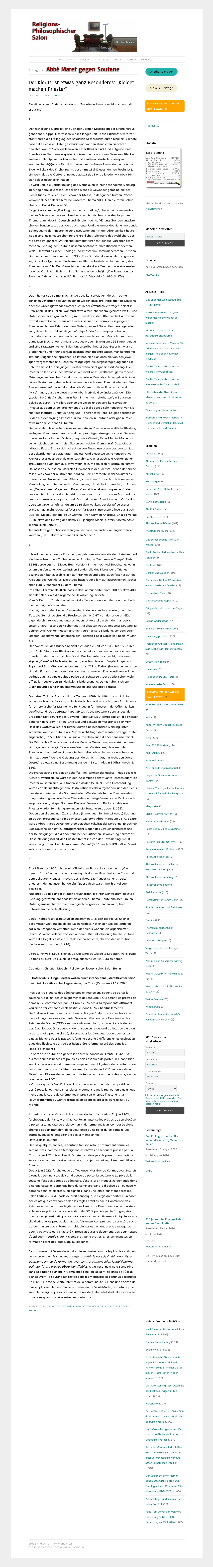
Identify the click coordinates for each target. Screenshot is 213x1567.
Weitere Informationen (158, 1161)
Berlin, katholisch (155, 501)
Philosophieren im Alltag (159, 877)
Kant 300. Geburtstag (157, 745)
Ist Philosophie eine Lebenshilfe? (164, 704)
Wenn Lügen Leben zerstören (162, 410)
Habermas (151, 669)
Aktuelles (103, 60)
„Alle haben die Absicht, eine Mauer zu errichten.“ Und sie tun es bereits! (163, 397)
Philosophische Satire (157, 884)
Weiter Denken (154, 999)
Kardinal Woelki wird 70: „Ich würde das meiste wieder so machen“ (161, 318)
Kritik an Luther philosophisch (162, 768)
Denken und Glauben (157, 572)
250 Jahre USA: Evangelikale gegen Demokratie (163, 1221)
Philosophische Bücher (158, 523)
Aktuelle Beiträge (161, 88)
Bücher (118, 60)
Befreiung (151, 481)
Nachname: (151, 1059)
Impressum (148, 60)
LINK (148, 1170)
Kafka (148, 717)
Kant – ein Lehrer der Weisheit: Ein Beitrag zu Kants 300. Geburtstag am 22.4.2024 (163, 1517)
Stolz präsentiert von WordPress (51, 1544)
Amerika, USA (153, 473)
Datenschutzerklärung (158, 1342)
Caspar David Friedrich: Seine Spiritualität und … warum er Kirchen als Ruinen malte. (164, 1416)
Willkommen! (67, 60)
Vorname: (150, 1047)
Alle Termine (152, 275)
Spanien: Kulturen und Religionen (164, 907)
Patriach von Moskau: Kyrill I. (161, 841)
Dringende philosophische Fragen (164, 608)
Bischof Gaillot (153, 509)
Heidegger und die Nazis (159, 676)
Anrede (149, 1083)
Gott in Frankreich (78, 1306)
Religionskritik (102, 1306)
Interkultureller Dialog (157, 684)
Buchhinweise (153, 517)
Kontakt (132, 60)
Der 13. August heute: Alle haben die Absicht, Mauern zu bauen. (164, 1140)
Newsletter (86, 60)
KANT (149, 737)
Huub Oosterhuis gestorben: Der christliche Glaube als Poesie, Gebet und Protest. (164, 1434)
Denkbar (150, 565)
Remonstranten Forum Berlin (161, 899)
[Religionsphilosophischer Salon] (83, 51)
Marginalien (152, 806)
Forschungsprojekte (156, 636)
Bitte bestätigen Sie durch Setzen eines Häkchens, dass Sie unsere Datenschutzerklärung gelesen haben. (163, 1099)
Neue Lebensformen (157, 821)
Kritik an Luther (154, 760)
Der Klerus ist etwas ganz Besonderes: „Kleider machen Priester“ (81, 85)
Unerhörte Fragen (162, 71)
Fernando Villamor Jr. (70, 1547)
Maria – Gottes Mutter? (159, 813)
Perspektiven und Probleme (161, 849)
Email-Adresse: (153, 1071)
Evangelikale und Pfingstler (161, 628)
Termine (150, 920)
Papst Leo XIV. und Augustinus (163, 828)
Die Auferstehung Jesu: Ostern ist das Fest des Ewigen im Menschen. (164, 1391)
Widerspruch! (152, 1006)
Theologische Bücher (157, 530)
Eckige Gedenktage (156, 620)
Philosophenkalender (157, 856)
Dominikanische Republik (159, 600)
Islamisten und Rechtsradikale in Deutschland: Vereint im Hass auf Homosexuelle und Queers (164, 423)
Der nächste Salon (155, 593)
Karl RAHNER (153, 752)
